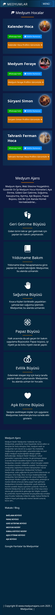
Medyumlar (17, 4)
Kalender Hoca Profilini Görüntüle (24, 45)
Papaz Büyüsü (12, 519)
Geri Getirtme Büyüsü (16, 523)
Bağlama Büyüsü (14, 515)
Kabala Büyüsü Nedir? (16, 531)
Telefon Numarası (33, 36)
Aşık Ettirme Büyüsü (15, 535)
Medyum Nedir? (13, 527)
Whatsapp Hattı (15, 36)
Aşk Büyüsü (11, 539)
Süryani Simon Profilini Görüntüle (24, 119)
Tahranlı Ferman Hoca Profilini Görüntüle (27, 156)
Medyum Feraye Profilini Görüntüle (25, 82)
